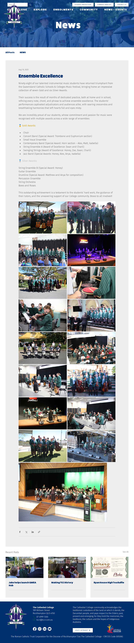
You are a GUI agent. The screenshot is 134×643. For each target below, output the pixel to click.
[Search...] (30, 5)
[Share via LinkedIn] (32, 532)
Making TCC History (62, 582)
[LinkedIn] (44, 629)
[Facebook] (35, 629)
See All (126, 552)
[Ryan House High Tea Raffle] (109, 567)
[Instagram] (39, 629)
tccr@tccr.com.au (45, 620)
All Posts (10, 52)
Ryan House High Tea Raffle (109, 582)
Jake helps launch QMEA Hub (22, 584)
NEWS (23, 52)
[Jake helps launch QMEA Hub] (24, 567)
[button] (104, 5)
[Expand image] (43, 217)
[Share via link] (39, 532)
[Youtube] (49, 629)
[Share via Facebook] (20, 532)
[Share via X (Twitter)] (26, 532)
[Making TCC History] (67, 567)
